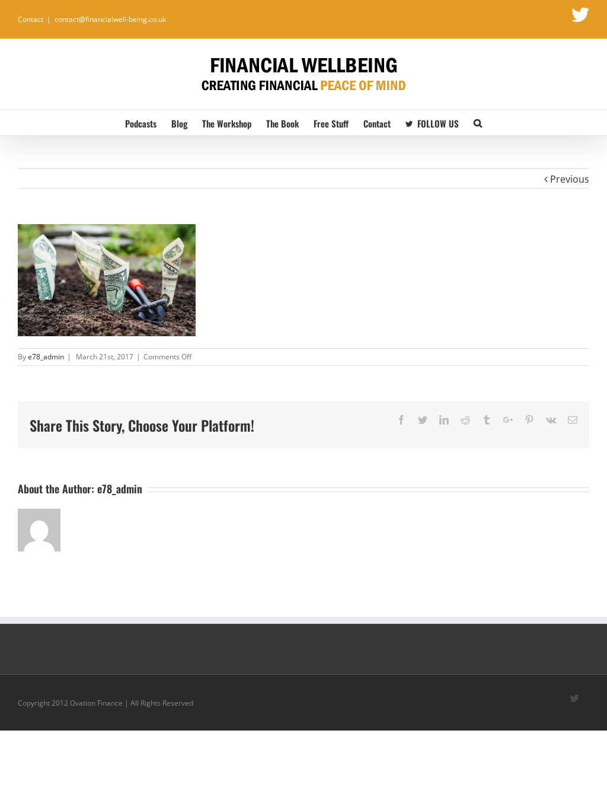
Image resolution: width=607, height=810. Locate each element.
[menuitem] (148, 122)
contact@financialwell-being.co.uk (110, 19)
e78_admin (46, 357)
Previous (569, 179)
